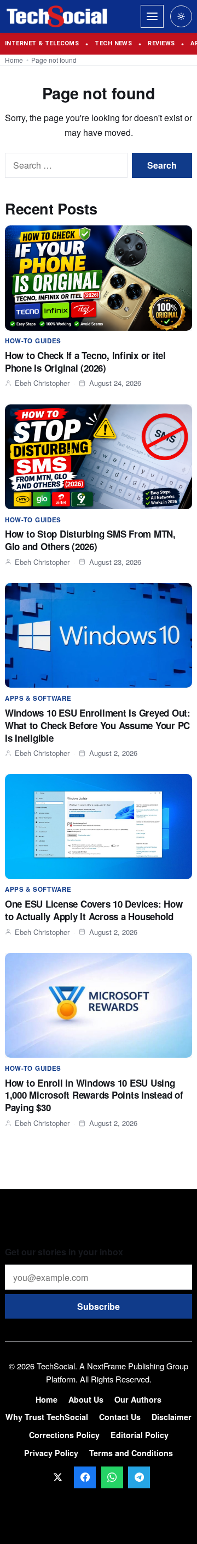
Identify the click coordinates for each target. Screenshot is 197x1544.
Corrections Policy (64, 1434)
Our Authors (137, 1399)
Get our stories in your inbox (64, 1251)
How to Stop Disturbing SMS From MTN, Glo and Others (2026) (90, 540)
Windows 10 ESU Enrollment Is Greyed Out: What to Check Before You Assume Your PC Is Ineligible (97, 725)
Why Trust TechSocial (46, 1416)
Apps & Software (38, 698)
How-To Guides (33, 340)
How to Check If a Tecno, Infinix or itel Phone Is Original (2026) (85, 361)
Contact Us (120, 1416)
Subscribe (98, 1306)
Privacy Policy (51, 1452)
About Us (85, 1399)
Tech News (113, 43)
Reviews (161, 43)
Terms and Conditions (131, 1452)
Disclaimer (172, 1416)
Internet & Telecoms (42, 43)
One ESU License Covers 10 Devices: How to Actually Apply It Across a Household (93, 910)
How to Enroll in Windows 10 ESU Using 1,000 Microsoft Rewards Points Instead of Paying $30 (94, 1095)
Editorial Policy (140, 1434)
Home (14, 59)
